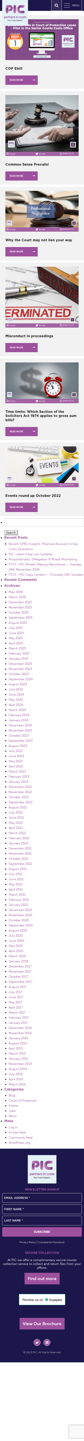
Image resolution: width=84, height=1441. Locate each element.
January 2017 (18, 1023)
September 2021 (20, 864)
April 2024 (16, 705)
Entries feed (17, 1132)
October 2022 (19, 797)
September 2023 (21, 741)
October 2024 (19, 674)
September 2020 (21, 925)
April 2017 (16, 1007)
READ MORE (16, 80)
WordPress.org (19, 1143)
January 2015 (18, 1059)
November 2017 (20, 971)
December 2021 (20, 848)
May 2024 (16, 700)
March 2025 (17, 648)
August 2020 (18, 930)
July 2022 (16, 812)
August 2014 (18, 1069)
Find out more (42, 1278)
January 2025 (18, 659)
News (13, 1116)
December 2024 (20, 664)
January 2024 (18, 720)
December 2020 (20, 910)
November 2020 (20, 915)
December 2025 (20, 602)
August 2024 (18, 684)
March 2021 (17, 894)
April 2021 (16, 889)
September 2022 (21, 802)
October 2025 (19, 612)
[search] (56, 5)
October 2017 (18, 977)
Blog (12, 1095)
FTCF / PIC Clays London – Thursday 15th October (46, 575)
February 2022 (19, 838)
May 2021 (15, 884)
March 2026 (17, 597)
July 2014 (16, 1074)
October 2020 (19, 920)
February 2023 (19, 777)
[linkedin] (47, 1342)
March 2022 (17, 833)
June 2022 (16, 818)
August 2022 (18, 807)
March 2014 (17, 1084)
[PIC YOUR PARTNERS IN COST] (42, 1169)
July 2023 (16, 751)
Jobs (12, 1111)
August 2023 (18, 746)
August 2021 (18, 869)
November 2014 (20, 1064)
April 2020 (16, 951)
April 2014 (16, 1079)
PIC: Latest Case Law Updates (31, 554)
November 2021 (20, 853)
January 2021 (18, 905)
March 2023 (17, 771)
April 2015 (16, 1048)
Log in (13, 1127)
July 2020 (16, 936)
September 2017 (20, 982)
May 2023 (16, 761)
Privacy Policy (28, 1242)
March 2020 (17, 956)
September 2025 (21, 618)
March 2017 (17, 1012)
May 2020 (16, 946)
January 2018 (18, 961)
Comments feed (21, 1137)
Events (13, 1106)
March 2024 (17, 710)
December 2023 (20, 725)
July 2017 (15, 992)
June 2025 (16, 633)
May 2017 (15, 1002)
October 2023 (19, 735)
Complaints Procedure (51, 1242)
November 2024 (20, 669)
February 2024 (19, 715)
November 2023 (20, 730)
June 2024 (16, 694)
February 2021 (19, 900)
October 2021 (18, 859)
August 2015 (18, 1043)
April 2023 (16, 766)
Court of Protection (23, 1100)
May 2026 (16, 592)
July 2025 (16, 628)
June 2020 (16, 941)
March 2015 (17, 1053)
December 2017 (20, 966)
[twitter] (37, 1342)
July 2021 (15, 874)
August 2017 (18, 987)
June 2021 (16, 879)
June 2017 (16, 997)
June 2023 (16, 756)
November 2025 (20, 607)
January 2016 (18, 1038)
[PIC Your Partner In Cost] (15, 13)
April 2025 (16, 643)
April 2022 (16, 828)
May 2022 (16, 823)
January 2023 (18, 782)
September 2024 (21, 679)
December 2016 (20, 1028)
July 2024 (16, 689)
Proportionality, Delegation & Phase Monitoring (43, 559)
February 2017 (19, 1018)
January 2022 (18, 843)
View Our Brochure (42, 1323)
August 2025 (18, 623)
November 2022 (20, 792)
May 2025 (16, 638)
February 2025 (19, 653)
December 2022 (20, 787)
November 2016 (20, 1033)
